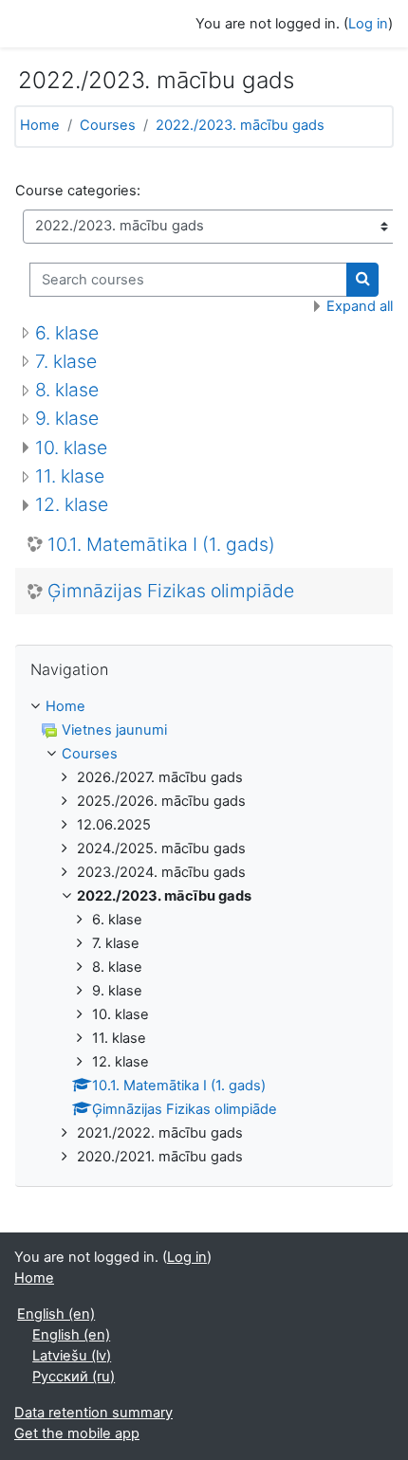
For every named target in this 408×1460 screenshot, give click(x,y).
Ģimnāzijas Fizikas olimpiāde (170, 591)
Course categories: (77, 190)
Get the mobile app (76, 1433)
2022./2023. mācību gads (240, 125)
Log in (368, 23)
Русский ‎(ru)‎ (73, 1376)
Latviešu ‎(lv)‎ (71, 1355)
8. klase (67, 389)
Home (40, 125)
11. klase (69, 476)
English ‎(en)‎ (56, 1314)
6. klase (67, 332)
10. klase (71, 447)
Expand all (359, 306)
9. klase (67, 418)
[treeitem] (204, 932)
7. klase (66, 361)
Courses (108, 125)
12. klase (71, 504)
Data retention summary (93, 1412)
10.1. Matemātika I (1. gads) (161, 545)
